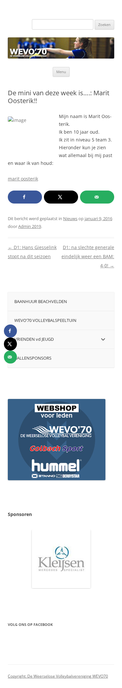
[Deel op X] (61, 197)
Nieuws (70, 218)
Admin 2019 (29, 226)
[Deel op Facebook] (25, 197)
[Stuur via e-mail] (97, 197)
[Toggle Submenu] (102, 339)
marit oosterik (23, 179)
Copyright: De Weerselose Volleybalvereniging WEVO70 (58, 676)
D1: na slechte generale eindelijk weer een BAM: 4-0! (87, 256)
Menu (61, 71)
